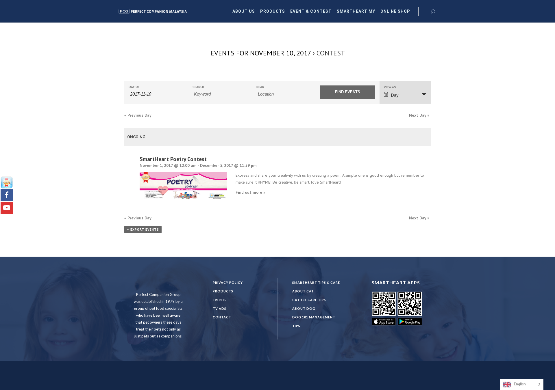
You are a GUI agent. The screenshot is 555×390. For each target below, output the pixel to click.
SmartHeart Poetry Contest (173, 159)
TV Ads (219, 308)
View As (390, 87)
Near (260, 87)
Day (394, 95)
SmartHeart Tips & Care (316, 282)
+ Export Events (143, 229)
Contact (222, 317)
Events (220, 300)
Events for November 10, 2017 (260, 52)
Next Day (419, 115)
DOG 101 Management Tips (313, 321)
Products (223, 291)
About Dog (303, 308)
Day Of (134, 87)
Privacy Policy (228, 282)
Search (198, 87)
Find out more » (250, 192)
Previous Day (137, 115)
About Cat (303, 291)
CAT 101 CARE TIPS (309, 300)
